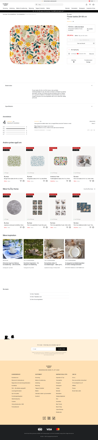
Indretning (12, 8)
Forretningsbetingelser (17, 396)
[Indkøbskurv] (93, 4)
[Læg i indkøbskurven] (23, 181)
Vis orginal (48, 130)
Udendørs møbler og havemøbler (43, 393)
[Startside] (5, 4)
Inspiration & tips (91, 8)
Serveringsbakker (21, 14)
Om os (73, 377)
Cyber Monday (59, 409)
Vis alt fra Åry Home (88, 189)
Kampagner (82, 8)
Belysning (31, 8)
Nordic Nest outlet (76, 390)
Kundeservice (15, 377)
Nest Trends (59, 404)
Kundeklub (14, 385)
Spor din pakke (15, 393)
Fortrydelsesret (15, 406)
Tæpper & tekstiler (40, 8)
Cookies (14, 401)
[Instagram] (49, 418)
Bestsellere (58, 393)
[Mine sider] (86, 4)
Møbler (48, 8)
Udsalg (57, 388)
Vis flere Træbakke (34, 294)
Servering (5, 8)
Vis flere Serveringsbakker (36, 299)
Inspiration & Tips (60, 377)
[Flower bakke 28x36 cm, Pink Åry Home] (35, 45)
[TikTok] (53, 418)
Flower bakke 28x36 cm (31, 14)
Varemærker (74, 8)
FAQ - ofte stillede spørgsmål (18, 388)
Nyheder (67, 8)
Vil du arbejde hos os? (77, 382)
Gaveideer (58, 401)
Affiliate (74, 385)
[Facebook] (44, 418)
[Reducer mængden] (68, 40)
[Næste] (61, 45)
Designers (58, 382)
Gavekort (37, 396)
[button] (70, 21)
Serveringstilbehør (12, 14)
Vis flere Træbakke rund (36, 296)
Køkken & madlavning (21, 8)
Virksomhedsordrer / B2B (18, 404)
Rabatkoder (59, 412)
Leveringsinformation (17, 390)
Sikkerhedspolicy (16, 398)
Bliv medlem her (90, 29)
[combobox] (92, 1)
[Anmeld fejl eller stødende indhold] (94, 130)
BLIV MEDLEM (46, 1)
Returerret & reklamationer (18, 380)
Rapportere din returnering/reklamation (21, 382)
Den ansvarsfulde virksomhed (79, 380)
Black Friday (59, 406)
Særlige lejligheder (60, 396)
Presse (74, 388)
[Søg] (36, 4)
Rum (57, 398)
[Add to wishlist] (21, 181)
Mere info (91, 53)
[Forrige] (7, 45)
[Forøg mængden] (72, 40)
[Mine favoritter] (90, 4)
